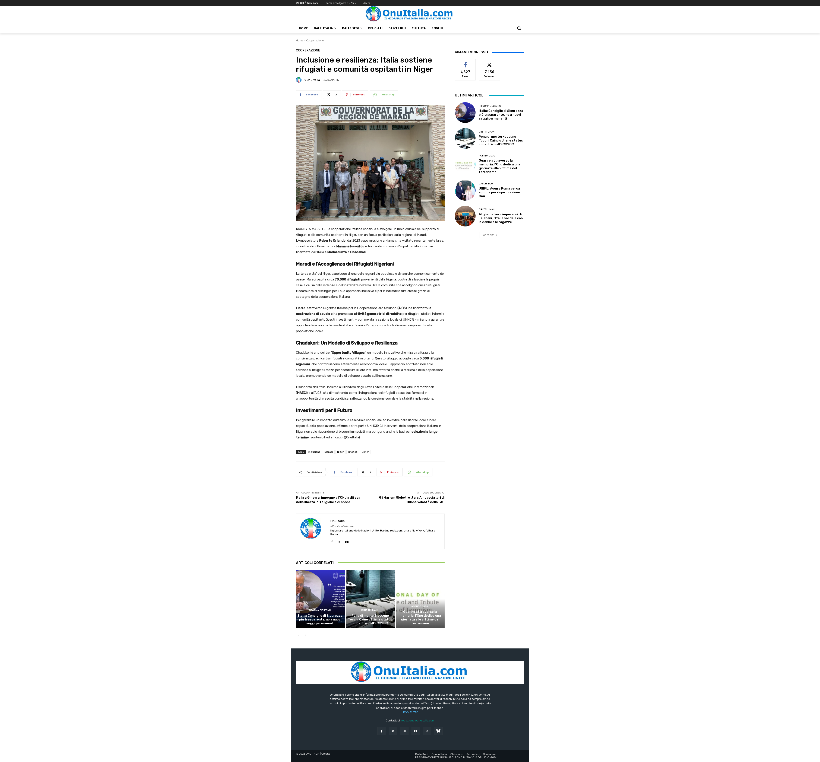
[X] (339, 541)
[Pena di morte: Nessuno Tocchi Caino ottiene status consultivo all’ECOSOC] (370, 599)
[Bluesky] (438, 731)
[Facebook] (332, 541)
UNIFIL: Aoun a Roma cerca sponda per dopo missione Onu (499, 192)
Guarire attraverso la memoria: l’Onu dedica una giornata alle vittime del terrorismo (420, 617)
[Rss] (427, 731)
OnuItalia (313, 80)
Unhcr (365, 451)
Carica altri (488, 235)
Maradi (329, 451)
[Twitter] (393, 731)
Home (299, 40)
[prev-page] (298, 635)
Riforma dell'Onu (320, 610)
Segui (489, 62)
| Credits (325, 753)
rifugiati (352, 451)
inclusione (314, 451)
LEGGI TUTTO (410, 712)
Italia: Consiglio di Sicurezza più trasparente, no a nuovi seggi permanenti (320, 619)
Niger (340, 451)
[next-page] (305, 635)
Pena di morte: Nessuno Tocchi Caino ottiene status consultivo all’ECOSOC (370, 619)
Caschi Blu (486, 183)
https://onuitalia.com (341, 526)
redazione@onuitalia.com (418, 720)
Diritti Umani (369, 610)
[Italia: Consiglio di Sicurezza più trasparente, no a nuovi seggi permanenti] (320, 599)
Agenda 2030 (419, 606)
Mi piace (465, 62)
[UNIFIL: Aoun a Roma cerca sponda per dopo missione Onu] (465, 190)
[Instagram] (404, 731)
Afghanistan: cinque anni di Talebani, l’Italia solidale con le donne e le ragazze (501, 218)
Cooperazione (315, 40)
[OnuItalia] (299, 80)
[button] (519, 28)
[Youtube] (346, 541)
